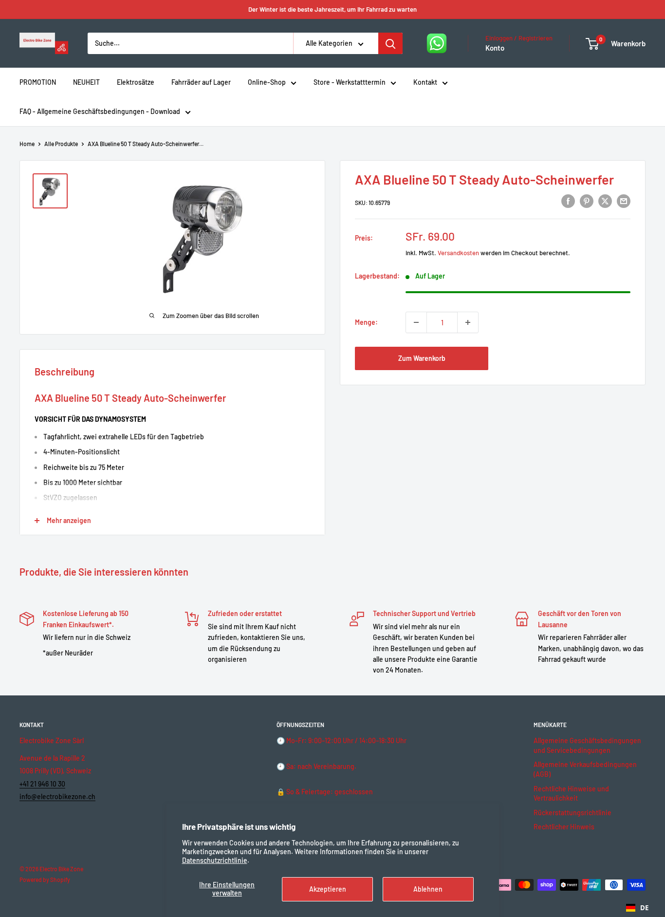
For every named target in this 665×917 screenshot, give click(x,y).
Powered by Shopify (44, 879)
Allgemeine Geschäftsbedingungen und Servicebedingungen (587, 745)
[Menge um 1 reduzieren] (416, 322)
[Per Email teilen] (623, 201)
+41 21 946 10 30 (42, 784)
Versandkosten (458, 253)
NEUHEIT (86, 82)
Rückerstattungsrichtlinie (572, 812)
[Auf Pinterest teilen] (586, 201)
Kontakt (425, 82)
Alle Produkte (61, 143)
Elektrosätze (135, 82)
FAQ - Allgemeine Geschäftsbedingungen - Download (99, 111)
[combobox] (637, 907)
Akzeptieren (327, 889)
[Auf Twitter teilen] (605, 201)
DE (644, 907)
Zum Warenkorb (421, 358)
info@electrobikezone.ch (57, 796)
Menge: (366, 322)
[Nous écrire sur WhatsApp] (436, 43)
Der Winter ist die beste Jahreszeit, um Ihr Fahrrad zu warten (332, 9)
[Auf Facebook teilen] (568, 201)
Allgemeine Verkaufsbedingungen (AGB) (585, 769)
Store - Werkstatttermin (350, 82)
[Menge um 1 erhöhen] (468, 322)
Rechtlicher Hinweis (564, 827)
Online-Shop (267, 82)
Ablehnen (428, 889)
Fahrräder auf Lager (201, 82)
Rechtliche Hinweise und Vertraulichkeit (571, 794)
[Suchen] (390, 43)
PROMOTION (37, 82)
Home (27, 143)
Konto (494, 47)
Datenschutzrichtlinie (214, 860)
